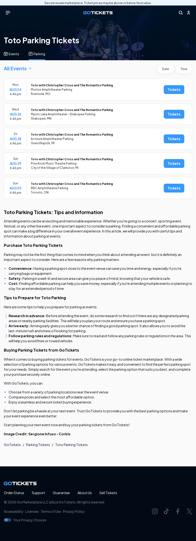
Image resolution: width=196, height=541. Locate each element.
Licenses (32, 511)
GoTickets (12, 444)
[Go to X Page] (189, 511)
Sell (108, 493)
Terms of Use (51, 511)
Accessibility (13, 511)
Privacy (74, 511)
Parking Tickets (38, 444)
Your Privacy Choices (29, 520)
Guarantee (61, 493)
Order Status (14, 493)
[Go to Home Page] (97, 12)
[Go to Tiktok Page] (166, 511)
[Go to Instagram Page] (155, 511)
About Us (84, 493)
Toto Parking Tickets (71, 444)
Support (38, 493)
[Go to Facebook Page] (178, 511)
